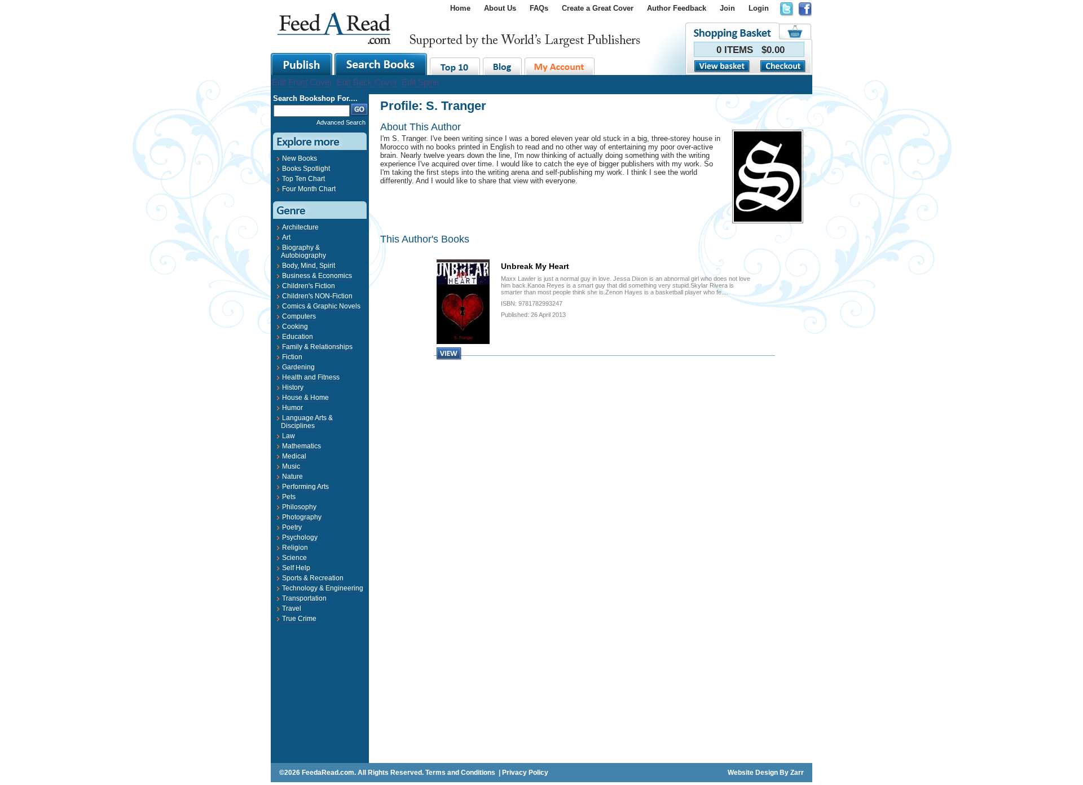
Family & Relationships (317, 347)
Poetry (292, 527)
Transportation (304, 598)
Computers (299, 316)
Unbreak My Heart (535, 266)
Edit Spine (420, 82)
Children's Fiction (308, 286)
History (292, 387)
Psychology (300, 537)
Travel (291, 608)
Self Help (296, 568)
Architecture (300, 227)
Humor (292, 408)
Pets (289, 497)
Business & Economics (317, 276)
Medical (294, 456)
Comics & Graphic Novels (321, 306)
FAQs (539, 8)
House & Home (305, 398)
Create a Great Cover (597, 8)
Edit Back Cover (367, 82)
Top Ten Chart (303, 179)
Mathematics (301, 446)
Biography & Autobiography (303, 251)
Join (727, 8)
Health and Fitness (311, 377)
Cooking (295, 326)
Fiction (292, 357)
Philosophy (299, 507)
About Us (500, 8)
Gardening (298, 367)
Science (294, 558)
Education (297, 337)
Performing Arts (305, 487)
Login (759, 8)
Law (288, 436)
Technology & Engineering (322, 588)
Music (291, 466)
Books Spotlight (306, 169)
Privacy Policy (525, 773)
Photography (302, 517)
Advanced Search (341, 122)
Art (286, 237)
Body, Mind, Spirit (308, 266)
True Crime (299, 619)
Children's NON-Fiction (317, 296)
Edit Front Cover (302, 82)
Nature (292, 476)
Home (460, 8)
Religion (295, 548)
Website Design (753, 773)
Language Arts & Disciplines (307, 422)
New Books (299, 158)
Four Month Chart (309, 189)
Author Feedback (676, 8)
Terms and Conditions (460, 773)
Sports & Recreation (313, 578)
